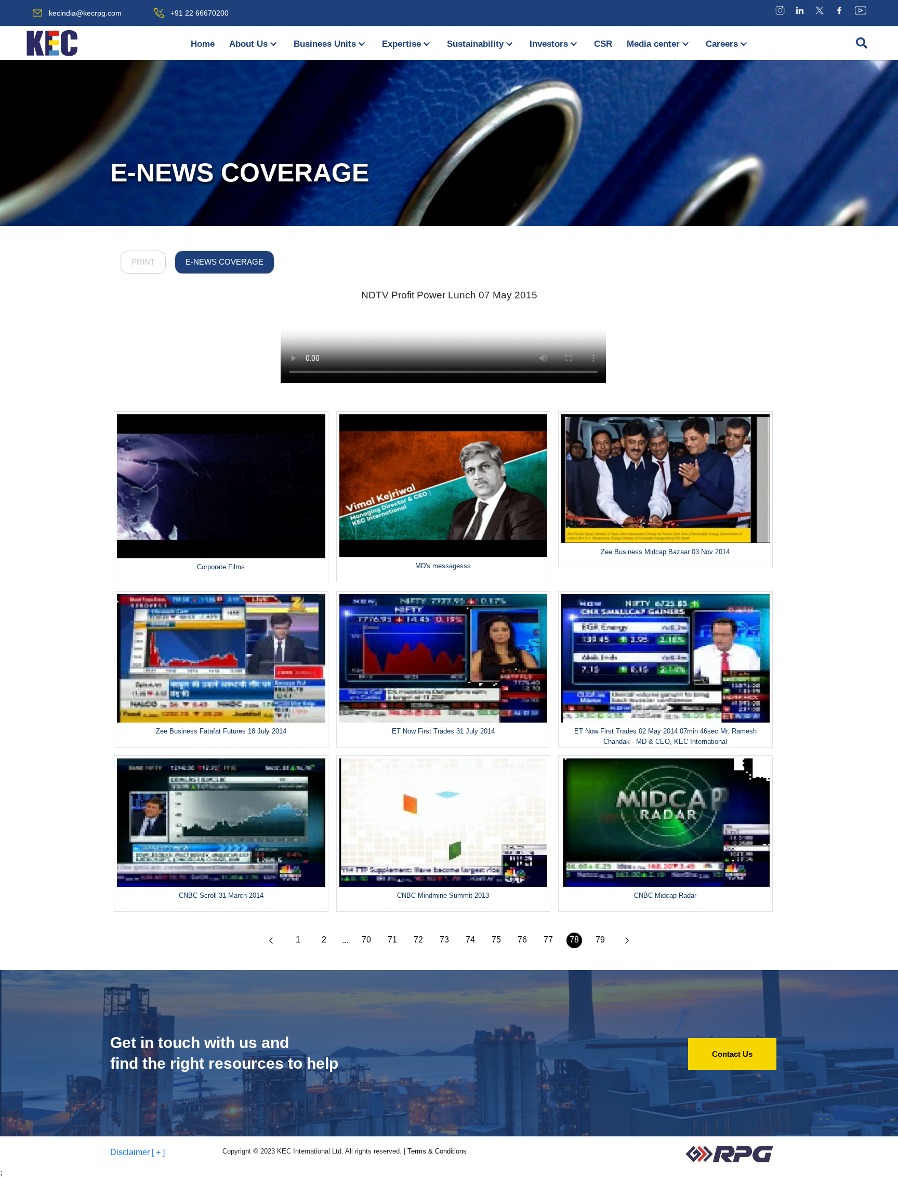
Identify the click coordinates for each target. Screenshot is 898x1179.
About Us (248, 44)
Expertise (401, 44)
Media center (653, 44)
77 (548, 939)
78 (574, 939)
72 (418, 939)
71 (392, 939)
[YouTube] (860, 10)
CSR (603, 44)
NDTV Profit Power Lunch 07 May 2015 (449, 295)
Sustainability (475, 44)
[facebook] (839, 10)
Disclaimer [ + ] (137, 1152)
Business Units (325, 44)
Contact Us (732, 1054)
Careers (722, 44)
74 (470, 939)
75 (496, 939)
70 (366, 939)
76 (522, 939)
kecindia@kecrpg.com (85, 13)
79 (600, 939)
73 (444, 939)
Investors (549, 44)
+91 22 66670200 (199, 13)
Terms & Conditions (437, 1151)
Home (203, 44)
